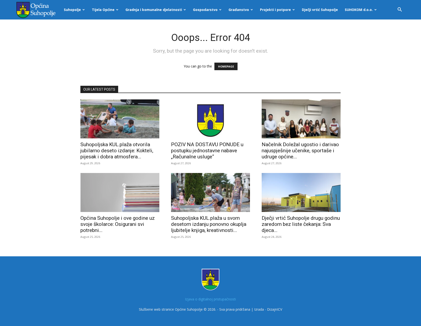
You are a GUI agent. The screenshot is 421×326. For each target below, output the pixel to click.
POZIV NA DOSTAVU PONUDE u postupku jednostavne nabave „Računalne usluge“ (207, 151)
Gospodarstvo (205, 9)
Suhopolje (72, 9)
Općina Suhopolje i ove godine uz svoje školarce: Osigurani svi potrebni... (117, 224)
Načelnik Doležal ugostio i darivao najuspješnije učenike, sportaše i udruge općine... (300, 151)
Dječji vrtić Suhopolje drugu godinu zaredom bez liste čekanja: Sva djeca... (301, 224)
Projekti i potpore (275, 9)
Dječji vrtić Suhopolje (320, 9)
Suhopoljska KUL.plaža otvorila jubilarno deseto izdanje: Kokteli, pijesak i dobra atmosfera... (116, 151)
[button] (399, 10)
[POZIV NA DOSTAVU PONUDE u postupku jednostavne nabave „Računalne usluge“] (210, 118)
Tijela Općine (103, 9)
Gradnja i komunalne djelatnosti (153, 9)
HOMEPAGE (226, 66)
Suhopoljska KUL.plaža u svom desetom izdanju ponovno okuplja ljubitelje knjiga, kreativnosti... (208, 224)
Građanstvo (239, 9)
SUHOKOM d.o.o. (359, 9)
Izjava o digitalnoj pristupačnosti (210, 299)
